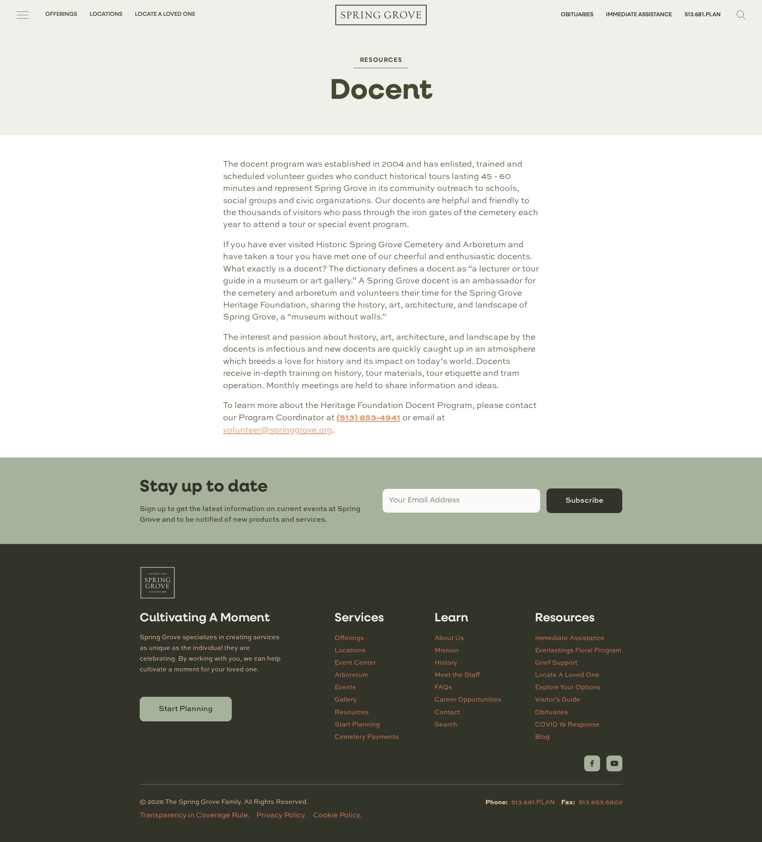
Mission (447, 650)
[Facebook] (592, 763)
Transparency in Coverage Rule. (195, 814)
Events (345, 686)
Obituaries (577, 15)
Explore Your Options (567, 686)
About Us (449, 637)
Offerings (61, 14)
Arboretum (351, 674)
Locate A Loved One (165, 14)
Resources (381, 60)
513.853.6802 (600, 802)
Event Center (355, 662)
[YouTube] (614, 763)
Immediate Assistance (639, 15)
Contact (447, 711)
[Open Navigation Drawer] (23, 15)
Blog (542, 736)
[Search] (741, 15)
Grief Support (556, 662)
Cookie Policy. (337, 814)
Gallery (346, 699)
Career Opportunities (468, 699)
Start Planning (186, 708)
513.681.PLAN (703, 15)
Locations (106, 14)
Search (446, 724)
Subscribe (584, 500)
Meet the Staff (457, 674)
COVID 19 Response (567, 724)
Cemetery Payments (367, 736)
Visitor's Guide (557, 699)
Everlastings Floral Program (578, 650)
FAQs (443, 686)
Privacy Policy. (281, 814)
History (446, 662)
